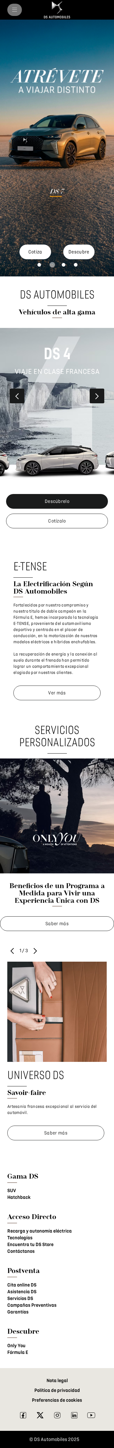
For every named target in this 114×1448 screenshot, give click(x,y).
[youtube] (91, 1416)
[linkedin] (74, 1416)
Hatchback (19, 1197)
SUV (11, 1190)
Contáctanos (21, 1251)
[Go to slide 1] (39, 265)
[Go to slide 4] (76, 265)
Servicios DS (20, 1298)
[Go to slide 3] (63, 265)
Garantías (18, 1312)
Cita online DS (21, 1285)
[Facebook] (23, 1416)
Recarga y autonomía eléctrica (39, 1231)
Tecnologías (20, 1238)
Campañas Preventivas (32, 1305)
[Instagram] (57, 1416)
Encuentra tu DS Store (30, 1244)
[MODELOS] (14, 9)
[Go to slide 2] (52, 265)
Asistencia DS (21, 1291)
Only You (16, 1345)
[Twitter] (40, 1416)
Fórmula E (17, 1352)
